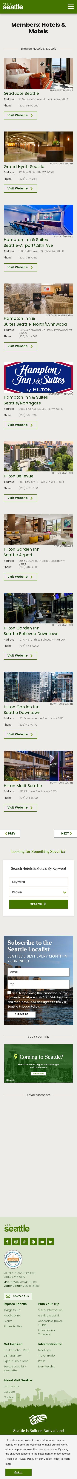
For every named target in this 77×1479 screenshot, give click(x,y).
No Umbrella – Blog (16, 1350)
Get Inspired (13, 1344)
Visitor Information (50, 1310)
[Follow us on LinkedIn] (50, 1241)
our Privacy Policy (23, 1458)
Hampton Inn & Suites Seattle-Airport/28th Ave (28, 243)
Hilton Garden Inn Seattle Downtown (22, 710)
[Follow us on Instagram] (15, 1241)
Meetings (44, 1350)
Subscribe (21, 1014)
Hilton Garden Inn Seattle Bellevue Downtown (31, 631)
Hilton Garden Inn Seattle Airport (22, 552)
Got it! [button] (18, 1472)
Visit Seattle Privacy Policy (37, 1004)
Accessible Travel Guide (50, 1323)
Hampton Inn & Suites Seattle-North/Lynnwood (35, 322)
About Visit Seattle (18, 1380)
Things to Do (12, 1310)
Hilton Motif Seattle (23, 786)
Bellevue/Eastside (62, 473)
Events (8, 1321)
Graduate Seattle (21, 94)
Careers (9, 1392)
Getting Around (48, 1316)
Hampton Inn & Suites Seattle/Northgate (26, 400)
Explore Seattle (15, 1304)
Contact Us (21, 1296)
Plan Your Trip (48, 1304)
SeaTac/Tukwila (63, 237)
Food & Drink (12, 1316)
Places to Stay (13, 1327)
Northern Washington (59, 316)
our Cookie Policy (49, 1458)
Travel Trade (46, 1356)
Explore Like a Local (16, 1361)
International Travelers (46, 1333)
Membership (46, 1367)
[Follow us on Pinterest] (33, 1241)
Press (41, 1361)
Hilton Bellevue (18, 476)
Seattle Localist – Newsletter (15, 1369)
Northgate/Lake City (60, 394)
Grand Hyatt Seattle (24, 167)
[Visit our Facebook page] (7, 1241)
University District (61, 91)
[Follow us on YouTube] (42, 1241)
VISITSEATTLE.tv (12, 1356)
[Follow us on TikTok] (24, 1241)
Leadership (11, 1386)
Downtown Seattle (61, 164)
